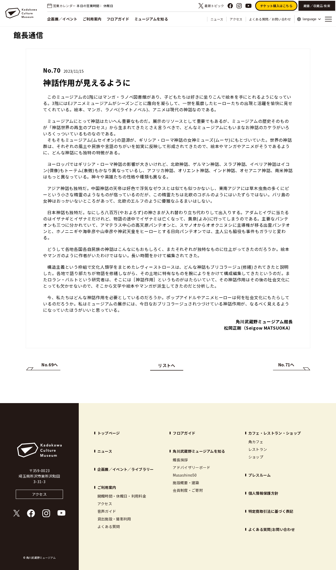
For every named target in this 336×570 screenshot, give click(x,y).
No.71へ (286, 364)
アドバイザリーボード (191, 467)
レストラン (257, 449)
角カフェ (255, 441)
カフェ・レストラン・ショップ (274, 433)
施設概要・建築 (186, 482)
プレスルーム (259, 475)
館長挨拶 (180, 459)
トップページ (108, 433)
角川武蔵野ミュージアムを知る (199, 451)
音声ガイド (106, 511)
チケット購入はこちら (276, 5)
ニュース (217, 19)
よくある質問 (108, 526)
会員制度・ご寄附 (188, 490)
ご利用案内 (92, 19)
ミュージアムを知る (151, 19)
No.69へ (49, 364)
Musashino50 (185, 475)
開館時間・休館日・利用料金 (121, 496)
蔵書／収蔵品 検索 (316, 5)
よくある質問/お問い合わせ (271, 529)
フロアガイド (118, 19)
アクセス (236, 19)
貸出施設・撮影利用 (114, 518)
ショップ (255, 457)
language (309, 19)
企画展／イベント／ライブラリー (125, 469)
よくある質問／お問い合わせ (270, 19)
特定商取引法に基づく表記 (270, 511)
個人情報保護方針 (263, 493)
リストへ (166, 365)
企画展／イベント (62, 19)
